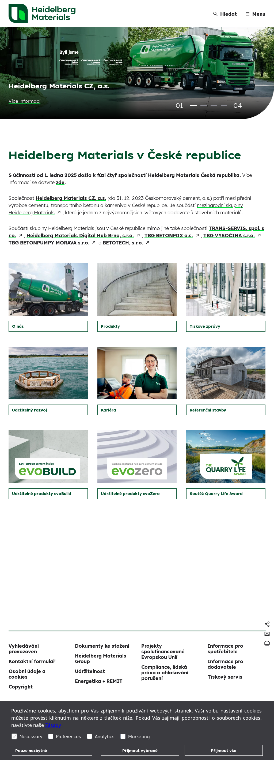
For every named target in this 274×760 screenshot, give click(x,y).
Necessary (31, 736)
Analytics (105, 736)
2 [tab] (203, 105)
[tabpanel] (137, 73)
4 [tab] (224, 105)
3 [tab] (213, 105)
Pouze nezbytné (31, 750)
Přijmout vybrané (140, 750)
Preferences (68, 736)
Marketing (139, 736)
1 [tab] (193, 105)
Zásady (53, 725)
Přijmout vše (223, 750)
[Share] (267, 624)
